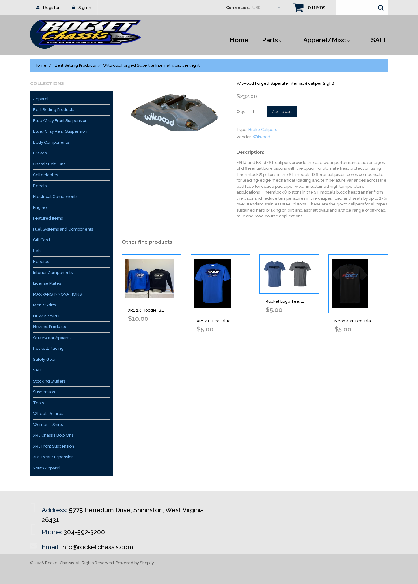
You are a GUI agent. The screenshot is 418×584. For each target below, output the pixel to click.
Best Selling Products (75, 65)
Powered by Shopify (135, 562)
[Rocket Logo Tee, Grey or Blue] (289, 274)
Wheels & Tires (48, 413)
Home (41, 65)
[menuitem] (239, 39)
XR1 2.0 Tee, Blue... (215, 321)
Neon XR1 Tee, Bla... (354, 321)
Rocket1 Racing (48, 348)
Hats (37, 251)
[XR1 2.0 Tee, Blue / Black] (220, 283)
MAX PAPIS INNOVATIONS (57, 294)
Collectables (45, 174)
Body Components (51, 142)
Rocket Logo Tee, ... (285, 301)
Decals (40, 185)
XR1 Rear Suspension (53, 457)
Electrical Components (55, 196)
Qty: (241, 111)
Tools (38, 403)
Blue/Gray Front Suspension (60, 120)
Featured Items (48, 218)
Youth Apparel (47, 468)
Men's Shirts (44, 305)
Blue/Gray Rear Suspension (60, 131)
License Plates (47, 283)
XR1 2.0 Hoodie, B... (146, 310)
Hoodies (41, 261)
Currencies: (238, 7)
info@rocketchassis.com (97, 547)
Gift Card (41, 240)
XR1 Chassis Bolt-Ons (53, 435)
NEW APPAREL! (47, 316)
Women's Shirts (48, 424)
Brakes (40, 153)
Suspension (44, 392)
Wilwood (261, 137)
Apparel (41, 99)
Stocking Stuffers (49, 381)
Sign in (84, 7)
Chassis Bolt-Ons (49, 164)
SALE (38, 370)
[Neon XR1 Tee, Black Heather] (358, 283)
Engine (40, 207)
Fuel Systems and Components (63, 229)
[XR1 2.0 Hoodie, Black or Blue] (151, 278)
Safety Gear (44, 359)
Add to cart (282, 111)
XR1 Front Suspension (53, 446)
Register (51, 7)
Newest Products (49, 326)
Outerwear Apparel (52, 337)
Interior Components (53, 272)
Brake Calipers (262, 129)
